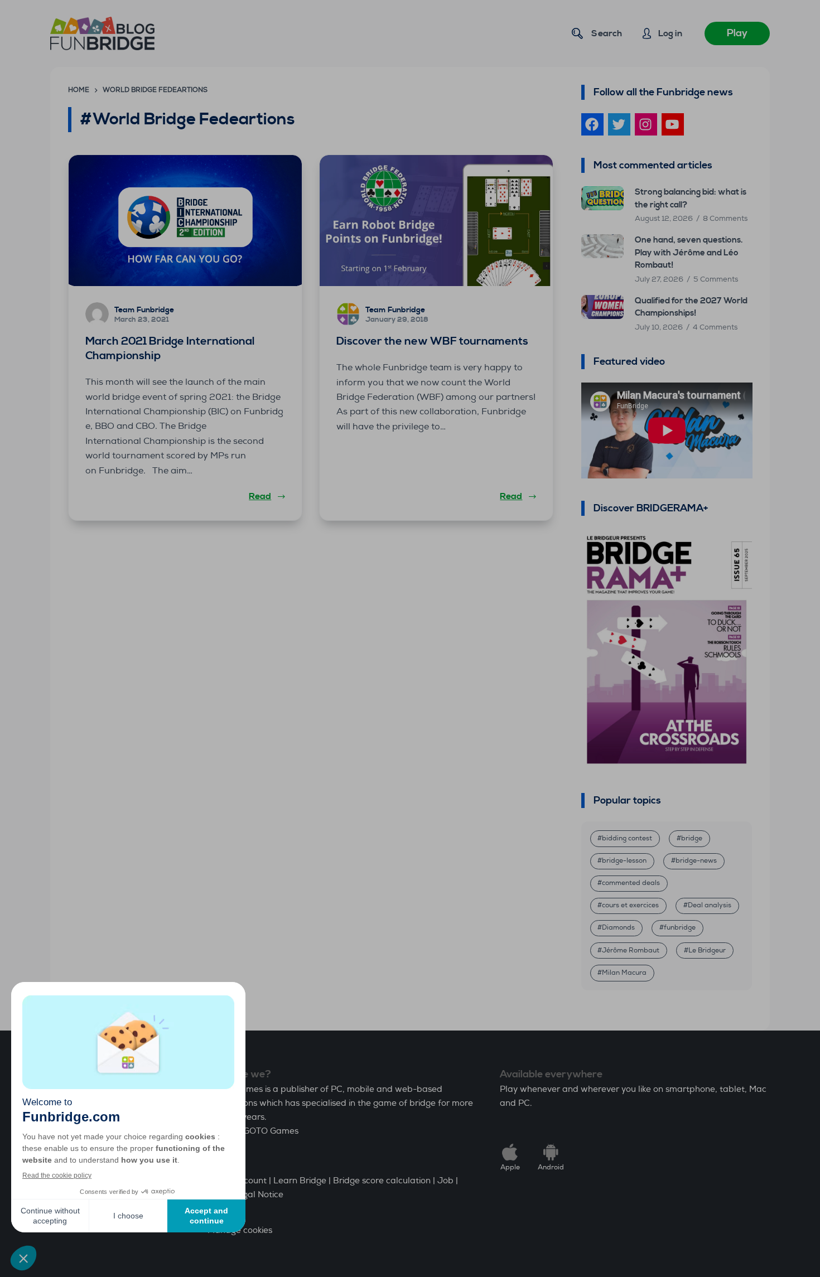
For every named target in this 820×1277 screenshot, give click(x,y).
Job (445, 1181)
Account (250, 1181)
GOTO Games (270, 1131)
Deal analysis (709, 905)
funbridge (680, 927)
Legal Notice (258, 1194)
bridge (691, 838)
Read (260, 496)
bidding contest (627, 838)
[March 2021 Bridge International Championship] (185, 220)
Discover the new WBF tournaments (432, 342)
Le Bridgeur (707, 950)
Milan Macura (624, 973)
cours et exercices (630, 905)
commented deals (631, 883)
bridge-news (696, 861)
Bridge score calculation (382, 1181)
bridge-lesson (624, 861)
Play (737, 33)
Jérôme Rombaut (630, 950)
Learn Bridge (299, 1181)
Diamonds (618, 927)
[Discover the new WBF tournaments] (436, 220)
